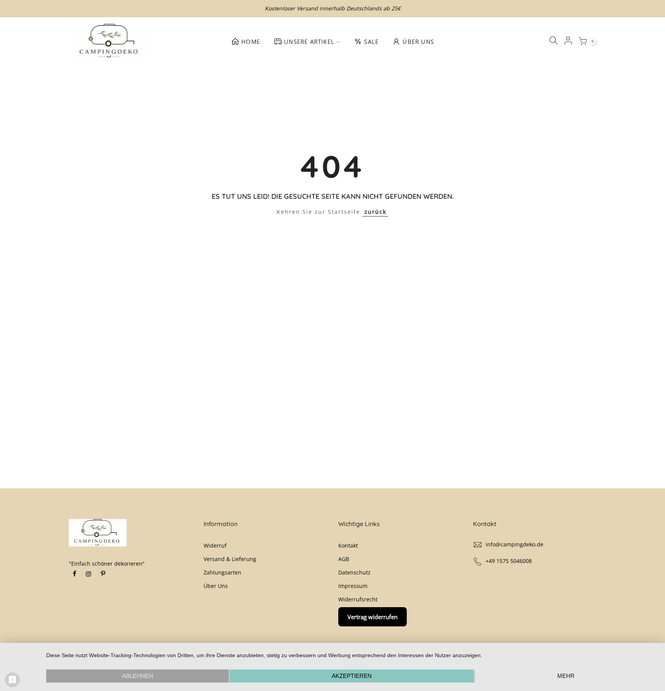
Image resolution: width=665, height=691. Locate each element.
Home (250, 41)
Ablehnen (137, 676)
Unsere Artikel (309, 41)
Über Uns (418, 41)
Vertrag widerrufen (373, 617)
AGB (343, 559)
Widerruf (215, 545)
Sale (371, 41)
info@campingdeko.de (514, 544)
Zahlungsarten (222, 572)
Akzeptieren (352, 676)
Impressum (353, 585)
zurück (375, 211)
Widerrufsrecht (358, 599)
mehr (566, 676)
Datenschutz (354, 572)
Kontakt (348, 545)
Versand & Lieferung (230, 559)
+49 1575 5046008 (509, 560)
